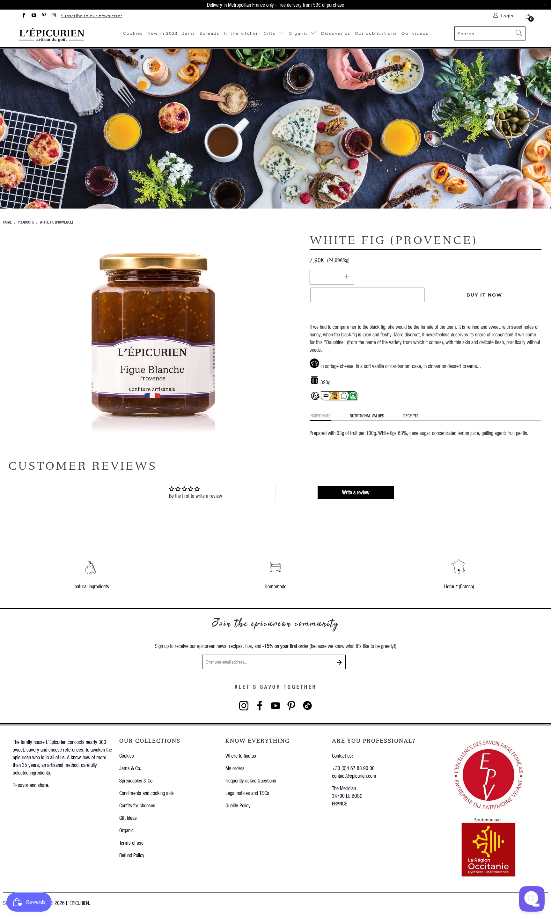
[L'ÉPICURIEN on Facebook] (23, 15)
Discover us (335, 33)
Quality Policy (238, 805)
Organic (299, 33)
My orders (235, 768)
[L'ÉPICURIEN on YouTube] (33, 15)
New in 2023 (162, 33)
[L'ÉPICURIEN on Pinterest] (43, 15)
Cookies (133, 33)
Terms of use (131, 843)
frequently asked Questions (250, 780)
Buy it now (484, 295)
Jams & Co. (130, 768)
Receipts (411, 415)
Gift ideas (128, 818)
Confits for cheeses (137, 805)
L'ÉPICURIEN (77, 903)
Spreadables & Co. (136, 780)
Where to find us (240, 756)
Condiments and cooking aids (146, 793)
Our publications (376, 33)
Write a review (355, 492)
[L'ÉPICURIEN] (59, 34)
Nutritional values (367, 415)
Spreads (209, 33)
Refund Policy (131, 855)
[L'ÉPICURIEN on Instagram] (53, 15)
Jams (188, 33)
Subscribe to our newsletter (91, 15)
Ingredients (320, 415)
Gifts (270, 33)
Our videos (415, 33)
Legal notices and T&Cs (247, 793)
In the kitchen (241, 33)
